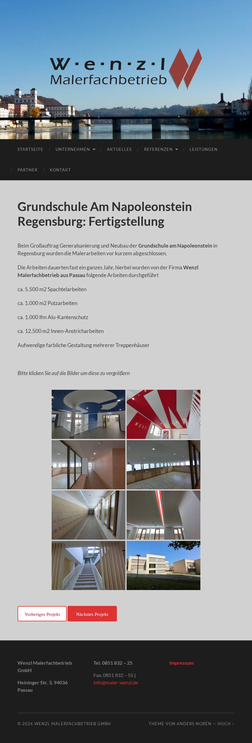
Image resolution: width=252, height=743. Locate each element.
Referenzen (158, 149)
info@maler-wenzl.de (115, 682)
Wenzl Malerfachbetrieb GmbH (72, 723)
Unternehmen (73, 149)
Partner (27, 169)
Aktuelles (119, 149)
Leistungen (204, 149)
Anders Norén (194, 723)
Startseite (30, 149)
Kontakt (60, 169)
